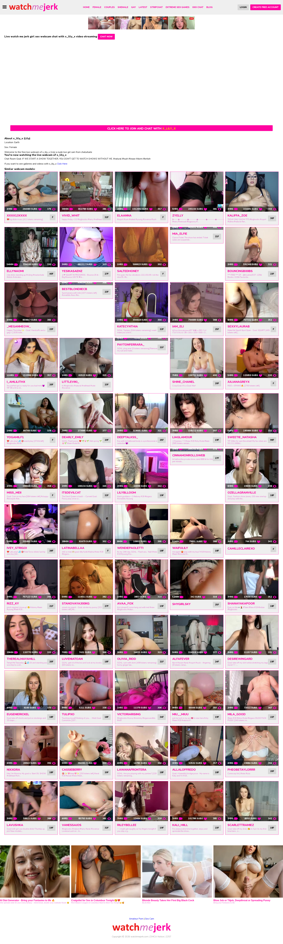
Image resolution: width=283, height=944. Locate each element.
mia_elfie (179, 234)
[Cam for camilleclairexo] (251, 524)
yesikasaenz (72, 271)
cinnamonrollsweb (188, 455)
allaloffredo (184, 770)
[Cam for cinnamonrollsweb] (196, 450)
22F (162, 329)
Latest (143, 7)
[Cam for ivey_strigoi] (31, 524)
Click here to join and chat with (141, 129)
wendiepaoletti (130, 548)
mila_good (237, 714)
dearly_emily (72, 437)
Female (97, 7)
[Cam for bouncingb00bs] (251, 247)
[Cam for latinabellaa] (86, 524)
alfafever (180, 659)
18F (272, 495)
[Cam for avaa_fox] (141, 579)
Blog (209, 7)
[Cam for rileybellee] (141, 801)
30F (272, 218)
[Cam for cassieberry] (86, 746)
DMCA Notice (157, 936)
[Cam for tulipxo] (86, 690)
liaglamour (182, 437)
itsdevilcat (71, 493)
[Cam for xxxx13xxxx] (31, 192)
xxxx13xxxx (17, 216)
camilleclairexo (241, 549)
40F (51, 273)
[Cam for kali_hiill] (196, 801)
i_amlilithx (16, 382)
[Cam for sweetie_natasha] (251, 413)
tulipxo (68, 714)
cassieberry (72, 770)
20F (51, 384)
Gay (133, 7)
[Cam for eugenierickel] (31, 690)
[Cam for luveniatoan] (86, 635)
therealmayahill (21, 659)
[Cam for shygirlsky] (196, 579)
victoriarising (129, 714)
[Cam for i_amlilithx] (31, 358)
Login (243, 7)
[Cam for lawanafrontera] (141, 746)
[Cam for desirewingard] (251, 635)
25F (217, 329)
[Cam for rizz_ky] (31, 579)
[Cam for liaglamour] (196, 413)
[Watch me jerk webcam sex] (33, 7)
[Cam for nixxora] (31, 746)
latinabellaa (73, 548)
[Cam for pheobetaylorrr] (251, 746)
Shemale (123, 7)
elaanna (124, 216)
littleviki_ (70, 382)
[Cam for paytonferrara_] (141, 339)
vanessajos (71, 825)
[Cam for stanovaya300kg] (86, 579)
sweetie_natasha (242, 437)
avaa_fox (125, 604)
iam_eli (178, 326)
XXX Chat (197, 7)
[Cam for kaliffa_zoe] (251, 192)
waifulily (180, 548)
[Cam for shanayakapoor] (251, 579)
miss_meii (14, 493)
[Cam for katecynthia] (141, 302)
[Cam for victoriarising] (141, 690)
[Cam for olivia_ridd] (141, 635)
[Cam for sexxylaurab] (251, 302)
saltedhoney (128, 271)
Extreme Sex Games (177, 7)
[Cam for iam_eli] (196, 302)
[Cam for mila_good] (251, 690)
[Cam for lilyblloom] (141, 469)
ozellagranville (242, 493)
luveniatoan (72, 659)
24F (217, 661)
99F (272, 439)
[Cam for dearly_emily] (86, 413)
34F (162, 717)
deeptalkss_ (127, 437)
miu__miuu (180, 714)
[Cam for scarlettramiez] (251, 801)
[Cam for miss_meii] (31, 469)
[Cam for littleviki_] (86, 358)
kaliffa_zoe (237, 216)
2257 (168, 936)
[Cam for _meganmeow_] (31, 302)
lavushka (15, 825)
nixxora (13, 770)
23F (272, 273)
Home (86, 7)
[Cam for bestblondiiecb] (86, 284)
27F (106, 273)
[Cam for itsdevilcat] (86, 469)
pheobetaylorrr (241, 770)
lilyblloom (126, 493)
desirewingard (240, 659)
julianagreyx (239, 382)
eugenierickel (18, 714)
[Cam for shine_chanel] (196, 358)
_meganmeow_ (19, 326)
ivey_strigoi (17, 548)
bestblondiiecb (74, 289)
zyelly (177, 216)
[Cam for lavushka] (31, 801)
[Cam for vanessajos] (86, 801)
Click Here (62, 163)
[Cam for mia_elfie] (196, 228)
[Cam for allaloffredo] (196, 746)
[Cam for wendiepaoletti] (141, 524)
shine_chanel (183, 382)
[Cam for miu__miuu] (196, 690)
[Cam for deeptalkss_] (141, 413)
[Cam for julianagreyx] (251, 358)
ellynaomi (15, 271)
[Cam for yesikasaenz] (86, 247)
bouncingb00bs (240, 271)
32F (106, 217)
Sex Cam (149, 918)
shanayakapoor (241, 604)
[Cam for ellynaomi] (31, 247)
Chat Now (106, 36)
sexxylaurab (239, 326)
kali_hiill (180, 825)
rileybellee (126, 825)
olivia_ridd (126, 659)
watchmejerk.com (139, 936)
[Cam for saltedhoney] (141, 247)
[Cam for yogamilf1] (31, 413)
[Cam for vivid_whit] (86, 192)
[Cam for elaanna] (141, 192)
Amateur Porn (136, 918)
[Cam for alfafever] (196, 635)
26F (51, 550)
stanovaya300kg (75, 604)
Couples (109, 7)
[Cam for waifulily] (196, 524)
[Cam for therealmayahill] (31, 635)
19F (217, 439)
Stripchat (156, 7)
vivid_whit (71, 216)
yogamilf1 (15, 437)
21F (217, 236)
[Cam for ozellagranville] (251, 469)
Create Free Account (265, 7)
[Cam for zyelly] (196, 192)
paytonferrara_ (130, 345)
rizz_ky (13, 604)
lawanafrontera (131, 770)
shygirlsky (181, 604)
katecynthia (127, 326)
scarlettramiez (241, 825)
